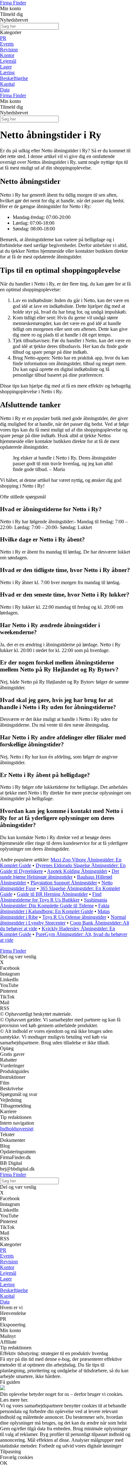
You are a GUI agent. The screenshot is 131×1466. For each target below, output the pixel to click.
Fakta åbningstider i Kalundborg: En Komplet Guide (54, 908)
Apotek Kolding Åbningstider (77, 871)
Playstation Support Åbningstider (64, 882)
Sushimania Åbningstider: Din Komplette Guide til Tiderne (53, 902)
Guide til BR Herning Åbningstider (52, 894)
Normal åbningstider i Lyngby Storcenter (63, 919)
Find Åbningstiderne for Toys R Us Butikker (50, 897)
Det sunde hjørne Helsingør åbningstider (59, 874)
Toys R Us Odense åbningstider (74, 917)
